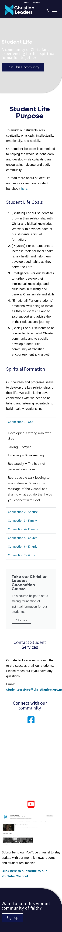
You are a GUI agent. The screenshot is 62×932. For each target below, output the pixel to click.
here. (24, 188)
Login (26, 2)
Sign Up (36, 2)
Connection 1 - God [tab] (20, 422)
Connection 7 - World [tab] (22, 555)
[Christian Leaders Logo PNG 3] (26, 11)
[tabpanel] (31, 466)
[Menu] (53, 11)
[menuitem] (27, 2)
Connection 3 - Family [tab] (22, 520)
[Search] (45, 11)
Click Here (21, 620)
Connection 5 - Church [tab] (22, 538)
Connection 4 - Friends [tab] (23, 529)
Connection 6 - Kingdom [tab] (24, 546)
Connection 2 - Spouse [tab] (23, 512)
